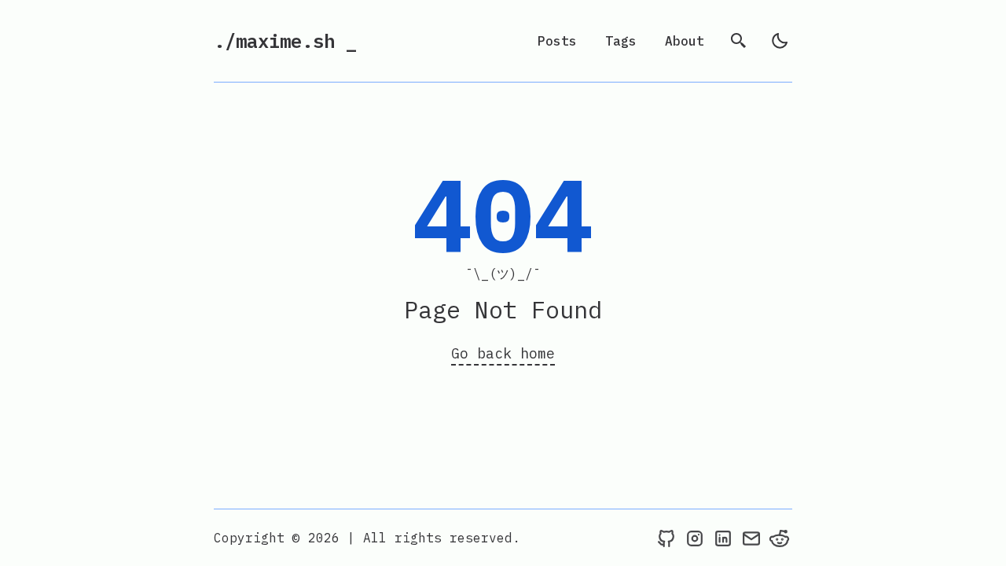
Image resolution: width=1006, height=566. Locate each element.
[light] (779, 40)
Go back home (503, 353)
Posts (557, 41)
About (684, 41)
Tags (621, 41)
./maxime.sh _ (285, 40)
